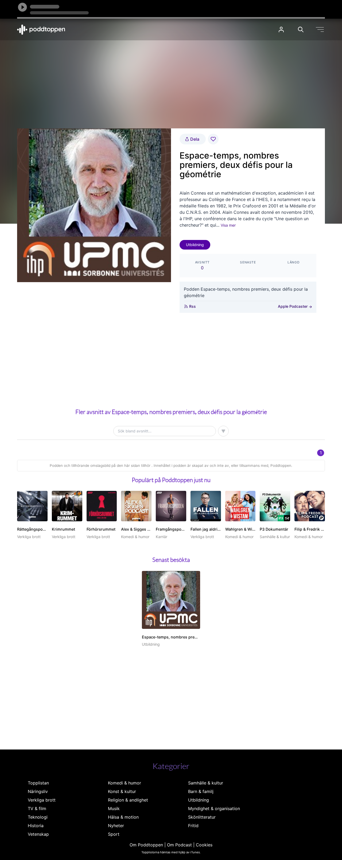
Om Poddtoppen (146, 844)
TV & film (37, 808)
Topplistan (38, 783)
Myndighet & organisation (214, 808)
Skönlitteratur (202, 817)
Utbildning (195, 244)
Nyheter (116, 825)
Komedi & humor (124, 783)
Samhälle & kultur (205, 783)
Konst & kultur (122, 791)
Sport (113, 834)
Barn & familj (200, 791)
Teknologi (38, 817)
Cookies (204, 844)
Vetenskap (38, 834)
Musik (114, 808)
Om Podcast (179, 844)
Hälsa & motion (123, 817)
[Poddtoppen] (41, 29)
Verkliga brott (42, 800)
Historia (36, 825)
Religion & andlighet (128, 800)
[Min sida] (281, 29)
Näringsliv (38, 791)
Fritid (193, 825)
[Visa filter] (223, 431)
